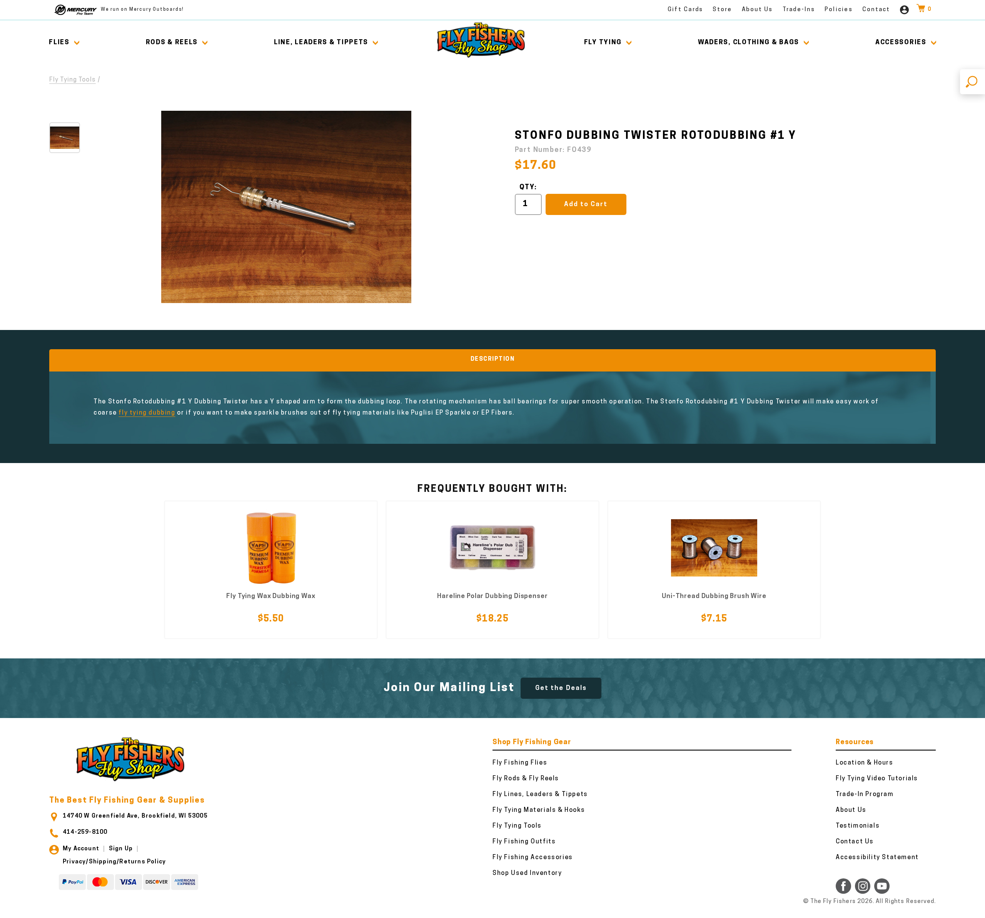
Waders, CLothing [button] (748, 42)
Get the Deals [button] (561, 688)
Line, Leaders (321, 42)
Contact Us (855, 842)
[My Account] (904, 9)
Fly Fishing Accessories (532, 858)
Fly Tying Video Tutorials (877, 779)
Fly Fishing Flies (519, 763)
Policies (839, 10)
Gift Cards (685, 10)
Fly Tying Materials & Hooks (538, 810)
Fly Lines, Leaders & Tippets (540, 794)
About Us (757, 10)
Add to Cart (586, 204)
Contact (876, 10)
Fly (603, 42)
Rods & (172, 42)
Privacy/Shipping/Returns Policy (114, 862)
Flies (59, 42)
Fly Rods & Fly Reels (525, 779)
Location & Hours (864, 763)
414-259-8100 (85, 832)
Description (493, 359)
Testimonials (858, 826)
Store (722, 10)
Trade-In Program (865, 794)
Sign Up (121, 849)
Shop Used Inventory (527, 873)
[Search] (972, 81)
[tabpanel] (271, 569)
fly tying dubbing (147, 413)
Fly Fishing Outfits (524, 842)
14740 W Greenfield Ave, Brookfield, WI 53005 (135, 816)
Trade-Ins (799, 10)
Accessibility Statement (877, 858)
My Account (81, 849)
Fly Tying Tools (72, 80)
